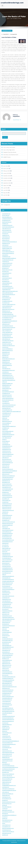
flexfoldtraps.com (6, 688)
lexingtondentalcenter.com (7, 399)
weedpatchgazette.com (7, 365)
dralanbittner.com (6, 362)
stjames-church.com (6, 516)
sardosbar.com (5, 355)
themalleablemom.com (7, 535)
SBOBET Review (7, 157)
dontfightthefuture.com (7, 334)
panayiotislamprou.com (7, 286)
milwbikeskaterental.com (7, 569)
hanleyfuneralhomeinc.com (8, 376)
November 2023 (6, 178)
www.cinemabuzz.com (7, 732)
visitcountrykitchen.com (7, 559)
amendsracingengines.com (7, 689)
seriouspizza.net (5, 630)
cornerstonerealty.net (6, 739)
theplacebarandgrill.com (7, 610)
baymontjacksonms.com (7, 571)
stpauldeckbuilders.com (7, 698)
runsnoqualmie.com (6, 701)
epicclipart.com (5, 271)
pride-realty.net (5, 792)
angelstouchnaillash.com (7, 383)
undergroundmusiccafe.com (8, 831)
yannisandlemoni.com (6, 363)
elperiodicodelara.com (7, 217)
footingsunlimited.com (7, 699)
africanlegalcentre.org (6, 505)
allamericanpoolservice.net (7, 406)
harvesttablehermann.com (7, 317)
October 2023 (6, 180)
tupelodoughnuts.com (7, 373)
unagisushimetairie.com (7, 263)
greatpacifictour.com (6, 599)
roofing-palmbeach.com (7, 332)
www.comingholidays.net (7, 462)
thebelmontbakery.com (7, 248)
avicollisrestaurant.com (7, 607)
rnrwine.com (5, 808)
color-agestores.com (6, 437)
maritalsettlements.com (7, 568)
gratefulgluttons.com (6, 449)
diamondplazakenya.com (7, 770)
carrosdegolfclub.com (6, 319)
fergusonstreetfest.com (7, 778)
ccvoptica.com (5, 722)
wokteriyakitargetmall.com (7, 398)
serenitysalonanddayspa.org (8, 226)
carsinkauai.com (5, 787)
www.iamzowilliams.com (7, 742)
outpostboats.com (6, 444)
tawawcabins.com (6, 352)
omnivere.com (5, 233)
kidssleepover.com (6, 243)
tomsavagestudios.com (7, 409)
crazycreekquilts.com (6, 490)
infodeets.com (5, 223)
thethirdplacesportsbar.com (8, 752)
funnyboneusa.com (6, 586)
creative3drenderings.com (12, 3)
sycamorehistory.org (6, 737)
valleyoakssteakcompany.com (8, 619)
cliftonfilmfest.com (6, 339)
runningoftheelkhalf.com (7, 681)
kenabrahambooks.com (7, 495)
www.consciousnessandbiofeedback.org (10, 741)
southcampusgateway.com (7, 287)
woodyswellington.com (7, 755)
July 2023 (5, 187)
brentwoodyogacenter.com (8, 717)
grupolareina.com (6, 302)
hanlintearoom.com (6, 797)
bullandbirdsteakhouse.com (8, 709)
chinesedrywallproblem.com (8, 581)
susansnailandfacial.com (7, 673)
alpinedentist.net (5, 281)
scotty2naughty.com (6, 518)
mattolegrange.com (6, 554)
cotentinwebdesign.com (7, 306)
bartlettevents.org (6, 299)
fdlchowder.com (5, 706)
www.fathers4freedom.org (7, 678)
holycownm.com (5, 594)
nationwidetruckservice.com (8, 595)
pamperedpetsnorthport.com (8, 370)
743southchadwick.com (7, 329)
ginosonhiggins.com (6, 564)
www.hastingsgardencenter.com (9, 744)
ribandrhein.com (5, 416)
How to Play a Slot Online (9, 147)
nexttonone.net (5, 668)
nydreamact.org (5, 261)
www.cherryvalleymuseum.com (8, 304)
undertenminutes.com (7, 231)
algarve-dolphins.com (6, 561)
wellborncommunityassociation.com (10, 291)
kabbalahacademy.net (6, 385)
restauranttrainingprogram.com (9, 404)
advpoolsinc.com (5, 614)
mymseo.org (4, 816)
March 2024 (5, 168)
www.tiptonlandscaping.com (8, 719)
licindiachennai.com (6, 220)
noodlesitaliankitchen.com (7, 259)
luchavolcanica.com (6, 592)
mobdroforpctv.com (6, 451)
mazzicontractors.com (7, 750)
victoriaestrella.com (6, 600)
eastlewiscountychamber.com (8, 475)
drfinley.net (4, 805)
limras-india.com (5, 215)
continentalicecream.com (7, 488)
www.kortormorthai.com (7, 691)
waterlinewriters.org (6, 648)
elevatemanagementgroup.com (8, 801)
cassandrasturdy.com (6, 452)
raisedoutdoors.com (6, 342)
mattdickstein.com (6, 661)
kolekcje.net (4, 418)
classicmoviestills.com (7, 455)
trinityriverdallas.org (6, 423)
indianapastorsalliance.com (8, 617)
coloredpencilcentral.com (7, 337)
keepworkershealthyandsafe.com (9, 258)
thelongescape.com (6, 553)
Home (8, 18)
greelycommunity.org (6, 508)
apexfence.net (5, 834)
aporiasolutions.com (6, 642)
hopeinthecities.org (6, 447)
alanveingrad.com (6, 563)
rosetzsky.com (5, 512)
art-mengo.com (5, 546)
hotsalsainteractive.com (7, 225)
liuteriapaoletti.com (6, 577)
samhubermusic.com (6, 833)
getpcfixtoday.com (6, 266)
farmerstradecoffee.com (7, 655)
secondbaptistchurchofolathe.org (9, 815)
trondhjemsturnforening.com (8, 768)
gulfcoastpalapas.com (6, 645)
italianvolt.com (5, 357)
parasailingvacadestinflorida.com (9, 790)
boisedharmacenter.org (7, 436)
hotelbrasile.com (5, 296)
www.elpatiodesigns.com (7, 759)
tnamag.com (4, 637)
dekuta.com (4, 731)
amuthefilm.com (5, 498)
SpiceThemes (14, 842)
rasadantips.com (5, 235)
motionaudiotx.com (6, 821)
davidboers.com (5, 658)
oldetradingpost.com (6, 307)
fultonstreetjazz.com (6, 297)
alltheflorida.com (5, 783)
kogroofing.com (5, 279)
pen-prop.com (5, 675)
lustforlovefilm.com (6, 500)
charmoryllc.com (5, 465)
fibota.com (4, 762)
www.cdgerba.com (6, 764)
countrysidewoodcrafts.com (8, 251)
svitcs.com (4, 628)
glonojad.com (5, 513)
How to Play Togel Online (9, 149)
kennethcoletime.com (6, 536)
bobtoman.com (5, 276)
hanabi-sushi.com (6, 727)
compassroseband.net (7, 632)
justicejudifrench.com (6, 531)
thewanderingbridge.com (7, 533)
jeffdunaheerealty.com (7, 683)
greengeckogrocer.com (7, 395)
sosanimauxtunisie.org (7, 278)
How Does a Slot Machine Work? (10, 154)
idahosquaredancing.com (7, 350)
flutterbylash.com (6, 795)
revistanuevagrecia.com (7, 515)
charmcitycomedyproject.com (8, 521)
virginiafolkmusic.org (6, 413)
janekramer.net (5, 543)
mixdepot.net (5, 734)
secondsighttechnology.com (8, 391)
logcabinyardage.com (6, 656)
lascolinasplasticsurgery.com (8, 711)
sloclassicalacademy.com (7, 479)
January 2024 (6, 173)
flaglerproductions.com (7, 485)
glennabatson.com (6, 482)
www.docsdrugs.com (6, 703)
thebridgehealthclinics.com (8, 647)
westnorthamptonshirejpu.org (8, 294)
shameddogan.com (6, 650)
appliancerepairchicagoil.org (8, 253)
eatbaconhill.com (5, 240)
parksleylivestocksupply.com (8, 434)
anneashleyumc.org (6, 694)
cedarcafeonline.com (6, 228)
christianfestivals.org (6, 558)
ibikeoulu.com (5, 526)
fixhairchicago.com (6, 622)
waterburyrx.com (5, 612)
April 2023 (5, 195)
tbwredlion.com (5, 772)
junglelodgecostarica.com (7, 556)
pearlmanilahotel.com (6, 273)
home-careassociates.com (7, 431)
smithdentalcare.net (6, 829)
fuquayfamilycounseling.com (8, 811)
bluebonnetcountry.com (7, 269)
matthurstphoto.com (6, 782)
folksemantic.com (6, 353)
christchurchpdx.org (6, 493)
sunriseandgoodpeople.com (8, 579)
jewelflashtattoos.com (7, 264)
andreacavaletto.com (6, 432)
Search (4, 129)
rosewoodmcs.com (6, 736)
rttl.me (3, 823)
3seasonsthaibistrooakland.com (9, 426)
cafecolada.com (5, 457)
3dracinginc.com (5, 467)
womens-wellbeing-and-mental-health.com (11, 411)
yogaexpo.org (5, 429)
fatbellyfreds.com (6, 757)
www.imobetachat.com (7, 660)
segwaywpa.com (5, 643)
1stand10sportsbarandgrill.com (8, 380)
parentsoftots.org (6, 652)
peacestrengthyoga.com (7, 684)
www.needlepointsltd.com (7, 708)
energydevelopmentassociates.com (9, 320)
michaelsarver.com (6, 393)
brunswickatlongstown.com (8, 539)
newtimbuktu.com (6, 236)
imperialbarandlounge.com (7, 340)
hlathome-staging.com (7, 396)
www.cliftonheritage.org (7, 712)
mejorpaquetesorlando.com (8, 378)
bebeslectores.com (6, 310)
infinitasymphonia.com (7, 503)
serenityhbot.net (5, 670)
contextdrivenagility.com (7, 525)
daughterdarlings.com (6, 222)
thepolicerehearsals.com (7, 472)
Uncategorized (13, 34)
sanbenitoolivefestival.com (7, 454)
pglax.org (4, 574)
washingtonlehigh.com (7, 724)
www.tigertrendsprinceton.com (8, 676)
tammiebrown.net (6, 549)
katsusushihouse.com (6, 507)
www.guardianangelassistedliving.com (10, 767)
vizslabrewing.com (6, 360)
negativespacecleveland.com (8, 576)
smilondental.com (6, 386)
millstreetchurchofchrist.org (8, 788)
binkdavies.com (5, 492)
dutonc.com (4, 551)
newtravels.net (5, 245)
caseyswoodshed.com (6, 620)
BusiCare (22, 840)
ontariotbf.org (5, 254)
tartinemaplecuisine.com (7, 541)
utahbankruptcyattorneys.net (8, 345)
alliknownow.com (5, 474)
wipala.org (4, 439)
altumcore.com (5, 633)
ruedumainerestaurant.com (8, 510)
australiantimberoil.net (7, 312)
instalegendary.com (6, 256)
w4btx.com (4, 381)
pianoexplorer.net (6, 745)
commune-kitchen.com (7, 497)
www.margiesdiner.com (7, 704)
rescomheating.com (6, 824)
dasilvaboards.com (6, 480)
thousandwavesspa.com (7, 602)
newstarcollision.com (6, 388)
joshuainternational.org (7, 671)
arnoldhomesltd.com (6, 335)
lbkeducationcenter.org (7, 421)
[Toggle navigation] (2, 5)
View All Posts (16, 119)
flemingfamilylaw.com (6, 806)
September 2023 (6, 183)
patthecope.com (5, 627)
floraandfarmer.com (6, 322)
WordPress (13, 840)
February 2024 (6, 170)
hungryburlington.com (7, 538)
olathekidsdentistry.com (7, 375)
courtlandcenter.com (6, 604)
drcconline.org (5, 609)
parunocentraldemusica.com (8, 765)
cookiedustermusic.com (7, 587)
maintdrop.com (5, 274)
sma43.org (4, 714)
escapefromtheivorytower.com (8, 327)
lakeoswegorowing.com (7, 810)
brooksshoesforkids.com (7, 638)
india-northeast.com (6, 330)
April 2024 (5, 166)
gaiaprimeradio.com (6, 548)
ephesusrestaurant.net (7, 754)
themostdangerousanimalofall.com (9, 470)
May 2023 (5, 192)
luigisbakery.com (5, 726)
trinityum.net (5, 749)
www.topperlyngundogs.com (8, 680)
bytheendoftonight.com (7, 446)
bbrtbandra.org (5, 268)
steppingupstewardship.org (8, 721)
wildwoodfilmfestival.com (7, 292)
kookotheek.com (5, 284)
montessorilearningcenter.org (8, 777)
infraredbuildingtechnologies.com (9, 315)
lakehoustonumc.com (6, 665)
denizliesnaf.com (5, 624)
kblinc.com (4, 366)
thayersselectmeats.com (7, 640)
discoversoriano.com (6, 459)
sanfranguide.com (6, 464)
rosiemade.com (5, 371)
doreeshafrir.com (5, 520)
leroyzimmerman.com (7, 803)
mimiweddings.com (6, 826)
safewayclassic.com (6, 250)
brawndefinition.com (6, 487)
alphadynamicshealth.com (7, 793)
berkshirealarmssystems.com (8, 358)
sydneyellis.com (5, 401)
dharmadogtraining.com (7, 820)
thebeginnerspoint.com (7, 460)
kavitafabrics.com (6, 591)
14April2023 (6, 34)
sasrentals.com (5, 390)
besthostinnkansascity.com (8, 828)
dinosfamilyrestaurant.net (7, 314)
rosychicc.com (5, 442)
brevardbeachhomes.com (7, 325)
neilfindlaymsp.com (6, 605)
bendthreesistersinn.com (7, 582)
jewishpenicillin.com (6, 408)
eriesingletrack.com (6, 368)
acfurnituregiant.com (6, 230)
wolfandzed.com (5, 729)
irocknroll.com (5, 347)
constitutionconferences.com (8, 625)
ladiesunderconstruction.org (8, 309)
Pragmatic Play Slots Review (9, 152)
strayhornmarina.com (6, 483)
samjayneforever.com (6, 780)
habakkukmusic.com (6, 666)
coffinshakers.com (6, 528)
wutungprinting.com (6, 566)
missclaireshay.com (6, 213)
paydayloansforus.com (7, 246)
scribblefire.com (5, 427)
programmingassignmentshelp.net (9, 241)
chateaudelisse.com (6, 289)
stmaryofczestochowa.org (7, 530)
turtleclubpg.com (5, 597)
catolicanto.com (5, 419)
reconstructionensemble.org (8, 589)
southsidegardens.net (6, 747)
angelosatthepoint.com (7, 615)
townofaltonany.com (6, 572)
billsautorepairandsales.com (8, 773)
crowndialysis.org (6, 403)
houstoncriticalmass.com (7, 469)
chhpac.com (4, 818)
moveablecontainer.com (7, 301)
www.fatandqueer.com (7, 693)
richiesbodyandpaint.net (7, 218)
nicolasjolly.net (5, 502)
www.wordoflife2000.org (7, 348)
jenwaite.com (5, 800)
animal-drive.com (6, 635)
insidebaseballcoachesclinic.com (9, 785)
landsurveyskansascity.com (8, 696)
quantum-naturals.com (7, 775)
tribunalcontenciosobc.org (7, 477)
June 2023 (5, 190)
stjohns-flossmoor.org (7, 584)
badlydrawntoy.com (6, 663)
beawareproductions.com (7, 523)
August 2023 (6, 185)
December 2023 (6, 175)
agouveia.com (5, 813)
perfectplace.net (5, 424)
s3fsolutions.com (6, 324)
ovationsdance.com (6, 414)
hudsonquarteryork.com (7, 760)
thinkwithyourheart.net (7, 343)
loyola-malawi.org (6, 441)
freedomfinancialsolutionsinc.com (9, 686)
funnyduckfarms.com (6, 798)
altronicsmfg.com (6, 238)
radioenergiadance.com (7, 283)
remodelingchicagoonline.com (8, 716)
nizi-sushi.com (5, 544)
